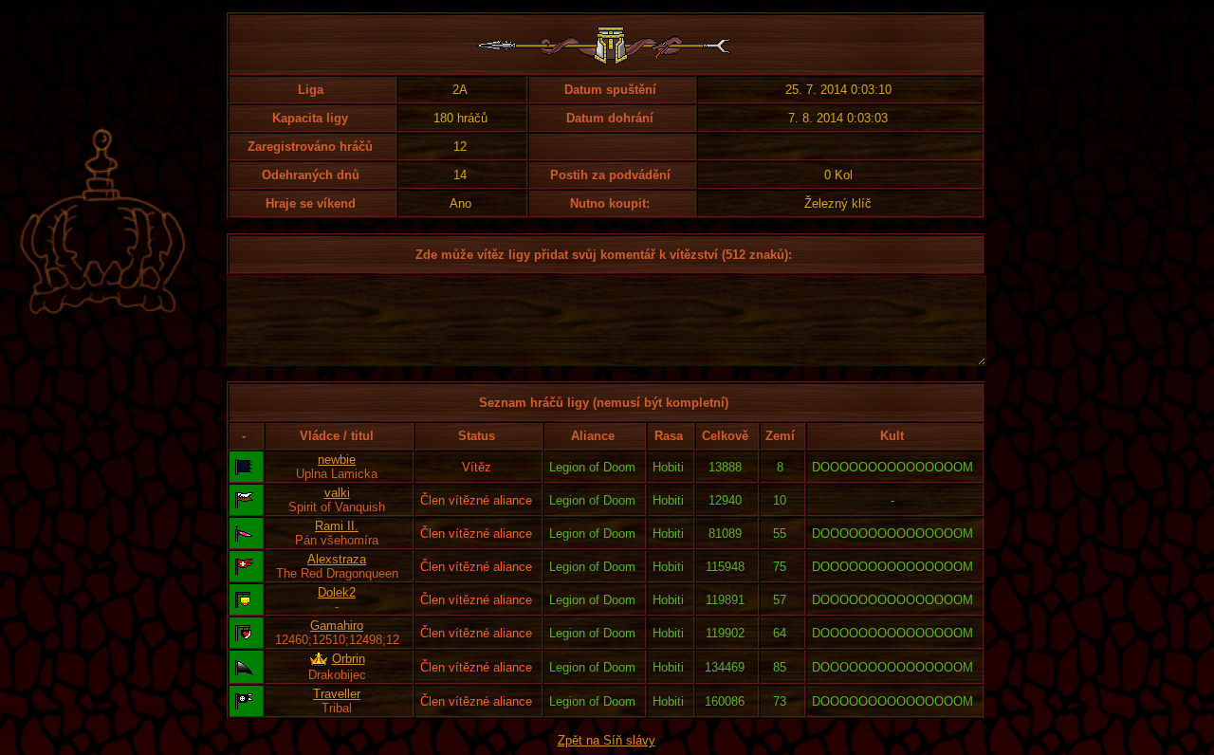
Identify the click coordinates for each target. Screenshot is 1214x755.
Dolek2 (337, 592)
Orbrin (348, 659)
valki (337, 493)
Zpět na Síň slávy (606, 740)
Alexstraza (336, 559)
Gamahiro (336, 625)
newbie (337, 459)
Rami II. (337, 526)
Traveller (336, 694)
